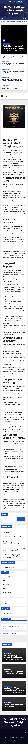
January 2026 (6, 596)
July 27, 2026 (8, 692)
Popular (13, 58)
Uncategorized (5, 61)
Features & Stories (14, 740)
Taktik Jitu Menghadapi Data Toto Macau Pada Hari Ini (13, 48)
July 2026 (5, 580)
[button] (23, 18)
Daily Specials (11, 737)
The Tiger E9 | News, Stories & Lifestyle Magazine (14, 10)
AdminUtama (17, 50)
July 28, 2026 (7, 50)
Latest (5, 57)
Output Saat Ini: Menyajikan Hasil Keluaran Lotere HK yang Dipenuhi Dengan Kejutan (12, 556)
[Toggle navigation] (13, 19)
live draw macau (12, 626)
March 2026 (6, 588)
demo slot (5, 626)
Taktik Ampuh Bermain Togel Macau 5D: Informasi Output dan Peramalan (13, 87)
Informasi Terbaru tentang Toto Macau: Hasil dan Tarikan (12, 657)
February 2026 (7, 592)
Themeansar (14, 733)
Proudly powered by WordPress (9, 732)
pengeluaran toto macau (9, 633)
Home (5, 737)
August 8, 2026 (9, 659)
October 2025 (6, 603)
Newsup (23, 732)
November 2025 (7, 599)
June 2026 (6, 584)
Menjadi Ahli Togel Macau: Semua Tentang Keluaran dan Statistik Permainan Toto (14, 80)
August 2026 (6, 577)
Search (4, 514)
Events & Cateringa (19, 737)
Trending (22, 58)
